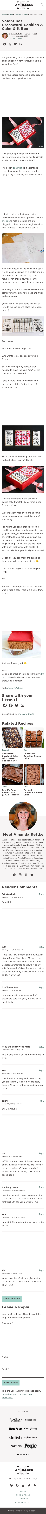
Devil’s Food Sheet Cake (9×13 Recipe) (10, 792)
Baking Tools (23, 1495)
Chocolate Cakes (21, 14)
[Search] (42, 5)
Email (5, 1369)
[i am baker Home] (23, 4)
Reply (41, 894)
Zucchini (5, 750)
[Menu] (4, 5)
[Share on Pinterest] (10, 44)
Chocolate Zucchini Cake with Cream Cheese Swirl (10, 757)
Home (4, 14)
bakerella (18, 168)
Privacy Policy (23, 1502)
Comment (7, 1323)
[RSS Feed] (35, 1485)
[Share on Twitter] (15, 44)
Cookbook (23, 1499)
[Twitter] (29, 1485)
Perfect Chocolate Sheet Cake (33, 792)
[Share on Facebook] (4, 44)
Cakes (10, 14)
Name (6, 1357)
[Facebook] (17, 1485)
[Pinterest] (11, 1485)
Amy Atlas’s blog (14, 688)
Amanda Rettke (17, 34)
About (23, 1492)
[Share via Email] (21, 44)
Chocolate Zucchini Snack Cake (32, 755)
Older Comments (11, 1298)
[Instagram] (23, 1485)
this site (6, 221)
